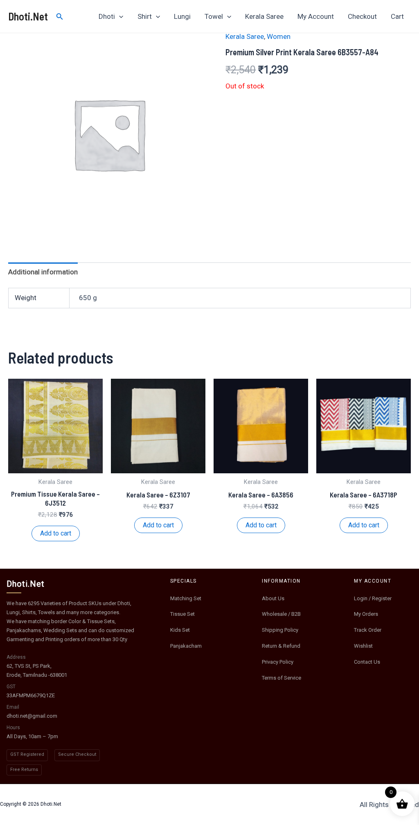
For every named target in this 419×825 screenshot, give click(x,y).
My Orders (366, 614)
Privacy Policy (277, 662)
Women (279, 36)
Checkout (362, 16)
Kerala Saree (264, 16)
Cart (397, 16)
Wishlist (363, 646)
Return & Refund (281, 646)
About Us (273, 598)
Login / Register (373, 598)
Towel (214, 16)
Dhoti (107, 16)
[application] (119, 16)
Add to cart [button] (55, 533)
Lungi (182, 16)
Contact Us (367, 662)
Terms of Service (281, 678)
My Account (315, 16)
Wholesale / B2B (281, 614)
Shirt (144, 16)
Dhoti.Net (28, 16)
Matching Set (185, 598)
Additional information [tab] (43, 272)
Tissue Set (182, 614)
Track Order (367, 630)
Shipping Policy (280, 630)
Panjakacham (186, 646)
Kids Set (180, 630)
